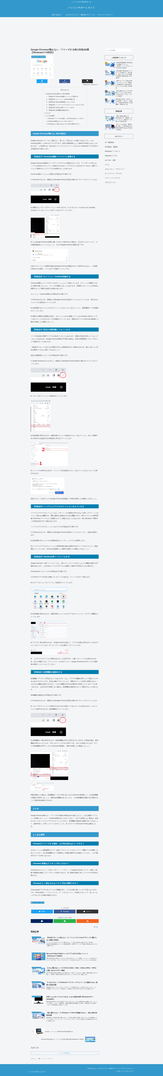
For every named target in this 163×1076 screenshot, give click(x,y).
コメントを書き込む (64, 1053)
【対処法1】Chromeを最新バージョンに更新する (63, 96)
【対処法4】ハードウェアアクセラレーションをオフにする (66, 105)
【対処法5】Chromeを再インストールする (61, 107)
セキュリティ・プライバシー (115, 169)
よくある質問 (50, 116)
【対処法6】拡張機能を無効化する (58, 110)
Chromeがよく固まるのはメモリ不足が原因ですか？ (64, 124)
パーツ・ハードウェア (112, 178)
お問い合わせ (91, 1068)
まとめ (48, 113)
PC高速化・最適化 (111, 147)
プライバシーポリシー (127, 1068)
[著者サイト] (42, 921)
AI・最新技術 (109, 142)
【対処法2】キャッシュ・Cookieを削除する (61, 99)
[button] (131, 50)
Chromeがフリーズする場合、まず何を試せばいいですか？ (66, 118)
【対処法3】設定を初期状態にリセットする (61, 102)
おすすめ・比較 (110, 160)
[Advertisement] (81, 31)
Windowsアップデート (112, 151)
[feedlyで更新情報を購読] (65, 921)
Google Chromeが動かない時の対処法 (58, 94)
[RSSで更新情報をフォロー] (87, 921)
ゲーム (107, 164)
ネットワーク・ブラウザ (38, 902)
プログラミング (110, 182)
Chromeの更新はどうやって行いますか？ (60, 121)
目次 (62, 90)
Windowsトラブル (111, 155)
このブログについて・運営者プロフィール (108, 1068)
